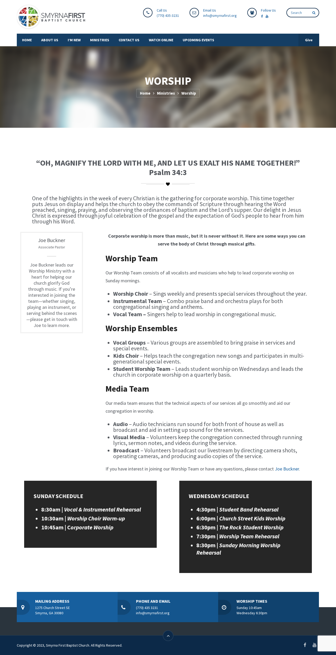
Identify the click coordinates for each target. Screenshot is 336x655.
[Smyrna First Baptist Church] (51, 17)
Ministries (166, 93)
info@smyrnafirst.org (220, 15)
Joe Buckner (287, 469)
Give (309, 40)
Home (145, 93)
